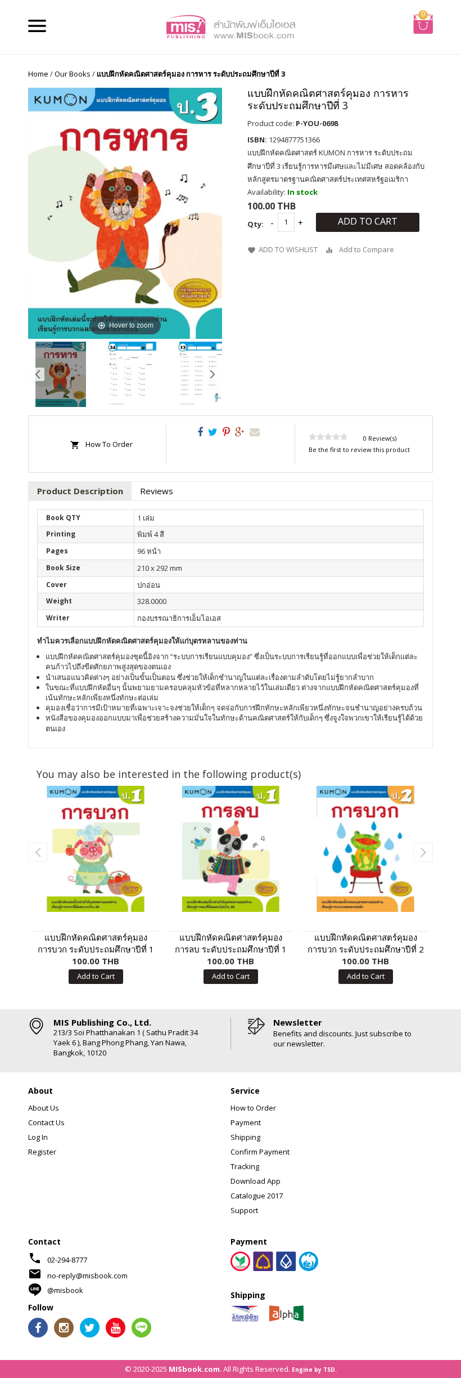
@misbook (65, 1290)
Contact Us (46, 1122)
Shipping (245, 1137)
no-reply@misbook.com (87, 1275)
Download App (256, 1181)
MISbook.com (194, 1369)
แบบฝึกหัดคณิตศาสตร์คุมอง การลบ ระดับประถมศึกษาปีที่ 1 (231, 943)
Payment (246, 1122)
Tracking (245, 1166)
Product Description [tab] (80, 490)
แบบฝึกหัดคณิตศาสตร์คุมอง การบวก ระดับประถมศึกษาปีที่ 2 (366, 943)
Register (42, 1152)
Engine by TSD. (314, 1369)
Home (38, 74)
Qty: (255, 224)
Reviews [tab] (156, 490)
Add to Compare (366, 249)
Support (244, 1210)
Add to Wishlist (288, 249)
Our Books (73, 74)
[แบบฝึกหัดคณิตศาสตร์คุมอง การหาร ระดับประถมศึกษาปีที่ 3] (60, 374)
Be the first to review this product (359, 449)
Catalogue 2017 (257, 1196)
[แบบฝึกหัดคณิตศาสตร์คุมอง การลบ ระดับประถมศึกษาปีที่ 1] (230, 849)
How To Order (109, 444)
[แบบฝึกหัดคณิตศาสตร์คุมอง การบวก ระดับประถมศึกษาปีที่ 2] (365, 849)
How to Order (253, 1108)
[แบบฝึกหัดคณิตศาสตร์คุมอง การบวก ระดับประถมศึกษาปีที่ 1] (96, 849)
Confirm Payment (260, 1152)
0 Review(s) (379, 438)
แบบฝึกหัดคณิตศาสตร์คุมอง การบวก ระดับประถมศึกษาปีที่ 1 (96, 943)
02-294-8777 (67, 1260)
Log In (38, 1137)
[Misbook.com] (230, 25)
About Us (43, 1108)
